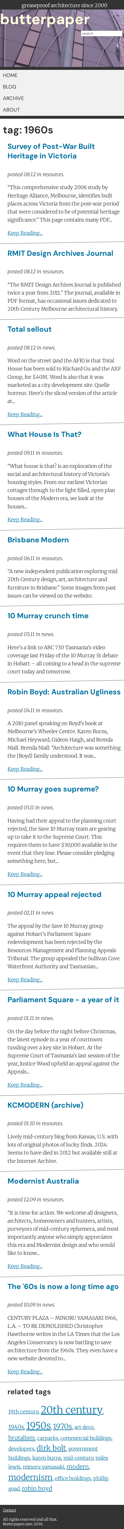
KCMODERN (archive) (45, 1105)
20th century (72, 1409)
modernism (30, 1477)
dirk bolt (51, 1448)
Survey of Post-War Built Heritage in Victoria (51, 151)
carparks (47, 1438)
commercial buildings (86, 1438)
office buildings (73, 1478)
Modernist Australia (43, 1181)
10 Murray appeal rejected (54, 894)
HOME (10, 75)
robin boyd (37, 1488)
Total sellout (29, 329)
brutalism (21, 1437)
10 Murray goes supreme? (53, 789)
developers (21, 1449)
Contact (9, 1510)
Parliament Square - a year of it (63, 999)
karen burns (46, 1458)
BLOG (9, 87)
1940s (16, 1426)
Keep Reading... (24, 233)
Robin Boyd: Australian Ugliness (64, 692)
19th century (23, 1412)
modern (78, 1466)
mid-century (78, 1458)
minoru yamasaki (43, 1467)
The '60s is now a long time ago (63, 1286)
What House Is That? (44, 434)
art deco (83, 1427)
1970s (62, 1426)
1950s (38, 1426)
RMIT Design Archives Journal (60, 253)
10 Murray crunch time (48, 616)
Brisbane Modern (38, 540)
